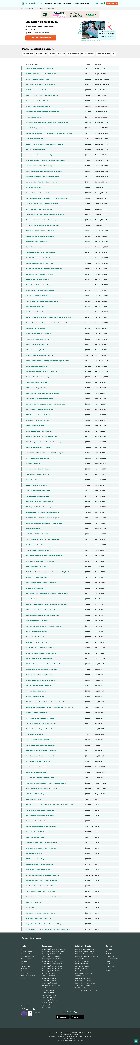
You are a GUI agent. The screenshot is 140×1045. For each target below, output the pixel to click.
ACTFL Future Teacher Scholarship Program (40, 745)
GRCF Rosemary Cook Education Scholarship (40, 409)
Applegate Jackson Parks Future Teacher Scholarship (44, 171)
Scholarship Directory (27, 8)
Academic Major (40, 8)
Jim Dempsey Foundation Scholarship (38, 761)
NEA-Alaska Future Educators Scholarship (40, 647)
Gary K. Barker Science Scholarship (37, 279)
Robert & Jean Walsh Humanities (36, 772)
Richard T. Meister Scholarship (36, 696)
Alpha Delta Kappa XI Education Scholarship (40, 231)
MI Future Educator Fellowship (36, 767)
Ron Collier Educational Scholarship (37, 377)
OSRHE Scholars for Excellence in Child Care (40, 891)
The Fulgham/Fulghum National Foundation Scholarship (44, 626)
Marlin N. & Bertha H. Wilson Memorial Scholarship (42, 301)
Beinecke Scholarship (33, 528)
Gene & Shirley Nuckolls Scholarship (37, 285)
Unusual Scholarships (48, 997)
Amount (88, 64)
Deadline (52, 53)
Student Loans (25, 966)
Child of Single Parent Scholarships (86, 990)
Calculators (24, 968)
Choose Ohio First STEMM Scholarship (38, 832)
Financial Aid (25, 961)
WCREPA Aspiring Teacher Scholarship (38, 550)
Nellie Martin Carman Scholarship (37, 620)
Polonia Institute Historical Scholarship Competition (43, 101)
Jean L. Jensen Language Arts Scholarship (40, 561)
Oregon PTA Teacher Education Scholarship (40, 680)
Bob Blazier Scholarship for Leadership (39, 821)
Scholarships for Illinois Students (52, 968)
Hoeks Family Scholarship (34, 853)
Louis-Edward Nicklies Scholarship (37, 534)
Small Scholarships (81, 988)
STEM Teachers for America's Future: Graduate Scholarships (46, 702)
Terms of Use (110, 968)
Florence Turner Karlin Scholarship (37, 496)
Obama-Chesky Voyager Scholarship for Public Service (44, 523)
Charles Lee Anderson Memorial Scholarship (40, 252)
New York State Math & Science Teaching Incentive (43, 512)
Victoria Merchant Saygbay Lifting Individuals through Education (47, 361)
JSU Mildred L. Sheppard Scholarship (38, 870)
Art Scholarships (47, 1002)
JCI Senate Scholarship (33, 187)
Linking (108, 961)
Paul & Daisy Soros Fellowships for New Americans (42, 111)
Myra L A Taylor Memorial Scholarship (38, 740)
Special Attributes (73, 53)
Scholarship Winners (27, 956)
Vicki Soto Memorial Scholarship (36, 577)
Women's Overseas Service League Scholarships (42, 436)
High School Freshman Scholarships (86, 956)
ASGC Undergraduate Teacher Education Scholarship (43, 442)
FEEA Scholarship (31, 480)
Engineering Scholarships (49, 1005)
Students (48, 3)
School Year (61, 53)
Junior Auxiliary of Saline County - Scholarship (41, 583)
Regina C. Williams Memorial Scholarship (39, 658)
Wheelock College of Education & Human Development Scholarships (48, 929)
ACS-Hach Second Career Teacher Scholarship (41, 669)
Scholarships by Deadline (83, 980)
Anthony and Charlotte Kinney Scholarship (40, 236)
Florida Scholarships (81, 963)
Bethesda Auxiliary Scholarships (36, 712)
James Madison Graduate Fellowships (38, 447)
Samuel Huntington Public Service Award (39, 263)
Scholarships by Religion (82, 985)
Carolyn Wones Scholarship (35, 247)
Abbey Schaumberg (85, 38)
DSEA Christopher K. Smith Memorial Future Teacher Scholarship (47, 198)
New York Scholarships (82, 966)
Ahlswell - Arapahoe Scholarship (36, 485)
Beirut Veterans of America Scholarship (39, 209)
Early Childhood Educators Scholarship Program (41, 788)
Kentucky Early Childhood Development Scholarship (42, 875)
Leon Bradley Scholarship (34, 734)
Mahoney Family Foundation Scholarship (39, 166)
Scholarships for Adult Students (51, 959)
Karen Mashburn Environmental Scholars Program (42, 518)
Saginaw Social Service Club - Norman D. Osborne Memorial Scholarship (49, 323)
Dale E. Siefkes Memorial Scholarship (38, 490)
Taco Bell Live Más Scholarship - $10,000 (90, 40)
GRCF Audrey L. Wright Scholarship (37, 388)
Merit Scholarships (47, 988)
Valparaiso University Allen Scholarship (38, 918)
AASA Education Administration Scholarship (40, 84)
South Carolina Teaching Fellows (36, 149)
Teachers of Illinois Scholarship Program (39, 355)
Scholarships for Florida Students (52, 966)
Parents (57, 3)
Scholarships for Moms (49, 980)
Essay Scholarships (48, 993)
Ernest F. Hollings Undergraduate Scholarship (41, 220)
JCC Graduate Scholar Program (36, 859)
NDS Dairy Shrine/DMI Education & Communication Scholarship (46, 604)
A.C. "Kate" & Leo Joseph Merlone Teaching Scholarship (44, 268)
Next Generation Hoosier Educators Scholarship (41, 371)
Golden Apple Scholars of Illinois (36, 382)
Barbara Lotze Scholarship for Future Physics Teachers (44, 144)
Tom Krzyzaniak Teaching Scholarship (38, 333)
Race (113, 53)
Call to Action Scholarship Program (37, 637)
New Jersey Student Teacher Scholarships (40, 886)
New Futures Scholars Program (36, 642)
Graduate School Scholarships (51, 956)
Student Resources (27, 971)
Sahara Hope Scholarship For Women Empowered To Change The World (49, 133)
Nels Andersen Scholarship (34, 312)
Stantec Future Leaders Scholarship (38, 106)
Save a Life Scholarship (33, 902)
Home (23, 949)
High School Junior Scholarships (85, 951)
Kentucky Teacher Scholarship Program (39, 675)
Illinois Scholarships (81, 968)
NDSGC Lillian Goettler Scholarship (37, 344)
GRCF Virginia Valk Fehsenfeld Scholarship (40, 415)
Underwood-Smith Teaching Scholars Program (41, 182)
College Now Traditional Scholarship (37, 474)
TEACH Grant (30, 907)
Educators (66, 3)
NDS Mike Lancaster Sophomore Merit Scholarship (42, 615)
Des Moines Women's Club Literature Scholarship (42, 203)
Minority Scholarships (48, 973)
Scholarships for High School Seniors (53, 949)
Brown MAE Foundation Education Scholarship (41, 653)
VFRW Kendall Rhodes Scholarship (37, 631)
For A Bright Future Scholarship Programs (40, 777)
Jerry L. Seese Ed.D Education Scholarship (40, 290)
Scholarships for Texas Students (52, 963)
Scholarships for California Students (53, 961)
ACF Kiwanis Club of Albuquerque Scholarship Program (44, 555)
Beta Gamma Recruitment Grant (36, 241)
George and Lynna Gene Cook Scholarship (39, 501)
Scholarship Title (31, 64)
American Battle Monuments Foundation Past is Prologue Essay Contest (49, 707)
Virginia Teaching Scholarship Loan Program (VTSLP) (43, 924)
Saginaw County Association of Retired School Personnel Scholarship (49, 317)
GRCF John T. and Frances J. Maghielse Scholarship (43, 393)
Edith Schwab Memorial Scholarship (37, 458)
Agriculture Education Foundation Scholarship (41, 750)
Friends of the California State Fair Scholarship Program (44, 453)
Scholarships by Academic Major (85, 983)
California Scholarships (82, 961)
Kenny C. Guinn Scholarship (35, 588)
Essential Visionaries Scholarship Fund (38, 193)
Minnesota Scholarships (82, 978)
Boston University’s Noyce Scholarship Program (41, 826)
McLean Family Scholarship (35, 599)
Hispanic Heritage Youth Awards (36, 128)
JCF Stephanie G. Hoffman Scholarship (38, 507)
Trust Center (109, 971)
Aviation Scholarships (48, 1007)
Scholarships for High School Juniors (53, 951)
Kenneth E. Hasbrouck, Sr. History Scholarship (41, 74)
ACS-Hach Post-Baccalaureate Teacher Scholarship (43, 664)
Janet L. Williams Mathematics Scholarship (40, 258)
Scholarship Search (27, 951)
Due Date (98, 64)
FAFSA (23, 963)
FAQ (107, 951)
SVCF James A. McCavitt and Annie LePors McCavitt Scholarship (47, 593)
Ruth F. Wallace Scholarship (35, 425)
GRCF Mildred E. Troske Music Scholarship (39, 398)
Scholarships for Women (49, 978)
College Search (26, 959)
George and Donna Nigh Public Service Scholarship (42, 176)
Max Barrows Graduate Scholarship (37, 339)
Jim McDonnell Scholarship (34, 545)
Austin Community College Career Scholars (40, 810)
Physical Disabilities (87, 53)
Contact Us (109, 954)
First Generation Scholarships (51, 985)
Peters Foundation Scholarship (36, 566)
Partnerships (110, 956)
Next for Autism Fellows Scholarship (38, 469)
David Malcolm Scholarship (34, 138)
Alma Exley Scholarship (33, 117)
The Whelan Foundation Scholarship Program (40, 913)
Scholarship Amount (103, 53)
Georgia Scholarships (81, 971)
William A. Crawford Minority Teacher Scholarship (42, 95)
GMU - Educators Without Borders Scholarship (41, 848)
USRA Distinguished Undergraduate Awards (40, 794)
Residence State (41, 53)
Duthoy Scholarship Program (35, 837)
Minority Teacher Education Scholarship (39, 155)
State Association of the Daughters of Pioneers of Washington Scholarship (51, 572)
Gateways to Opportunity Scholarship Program (41, 842)
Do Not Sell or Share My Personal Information (70, 1040)
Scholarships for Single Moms (51, 983)
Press (23, 978)
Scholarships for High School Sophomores (55, 954)
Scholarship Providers (80, 3)
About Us (109, 949)
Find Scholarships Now (40, 38)
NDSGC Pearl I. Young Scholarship (37, 350)
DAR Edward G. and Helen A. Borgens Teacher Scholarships (45, 214)
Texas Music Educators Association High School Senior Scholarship (48, 122)
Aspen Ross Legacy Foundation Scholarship (40, 756)
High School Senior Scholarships (85, 949)
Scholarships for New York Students (53, 971)
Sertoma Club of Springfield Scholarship (39, 431)
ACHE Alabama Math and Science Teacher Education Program (46, 783)
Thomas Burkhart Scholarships (36, 328)
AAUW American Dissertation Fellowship (39, 90)
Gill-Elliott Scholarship (33, 463)
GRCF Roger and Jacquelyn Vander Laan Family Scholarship (45, 404)
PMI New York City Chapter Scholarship (38, 685)
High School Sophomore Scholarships (87, 954)
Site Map (108, 963)
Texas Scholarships (81, 959)
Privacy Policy (110, 966)
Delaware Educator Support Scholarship (39, 729)
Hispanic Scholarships (49, 976)
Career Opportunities (112, 959)
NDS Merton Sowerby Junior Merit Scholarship (41, 610)
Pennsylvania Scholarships (83, 973)
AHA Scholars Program (33, 799)
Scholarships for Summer (49, 1000)
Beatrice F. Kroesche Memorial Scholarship (40, 815)
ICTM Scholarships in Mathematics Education (40, 718)
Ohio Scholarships (80, 976)
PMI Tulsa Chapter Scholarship (36, 691)
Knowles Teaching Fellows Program (37, 79)
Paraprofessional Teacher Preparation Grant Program (44, 897)
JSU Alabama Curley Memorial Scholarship (39, 864)
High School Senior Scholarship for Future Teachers (43, 539)
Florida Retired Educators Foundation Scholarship (42, 225)
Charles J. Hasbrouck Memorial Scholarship (40, 68)
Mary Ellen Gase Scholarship (35, 306)
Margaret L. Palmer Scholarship (36, 296)
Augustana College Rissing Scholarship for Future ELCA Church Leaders (49, 805)
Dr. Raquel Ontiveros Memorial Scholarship (40, 274)
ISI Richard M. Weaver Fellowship (36, 366)
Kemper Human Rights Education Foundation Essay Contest (45, 160)
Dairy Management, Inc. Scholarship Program (40, 723)
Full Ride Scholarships (48, 990)
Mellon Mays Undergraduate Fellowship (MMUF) (41, 880)
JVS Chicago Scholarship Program (37, 420)
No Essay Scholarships (49, 995)
